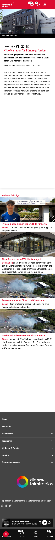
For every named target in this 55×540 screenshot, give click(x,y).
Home (5, 419)
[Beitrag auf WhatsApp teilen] (13, 46)
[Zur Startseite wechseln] (8, 4)
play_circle (45, 523)
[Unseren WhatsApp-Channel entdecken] (2, 505)
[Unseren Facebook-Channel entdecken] (6, 505)
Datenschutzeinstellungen (39, 501)
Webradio (6, 426)
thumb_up (49, 522)
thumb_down (40, 522)
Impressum (6, 501)
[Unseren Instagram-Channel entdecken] (10, 505)
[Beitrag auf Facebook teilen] (17, 46)
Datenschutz (19, 501)
